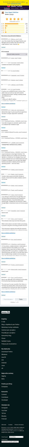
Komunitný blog (6, 335)
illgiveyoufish (14, 269)
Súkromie (3, 424)
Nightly (3, 376)
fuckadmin (13, 210)
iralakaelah (13, 75)
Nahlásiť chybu (6, 341)
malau (12, 194)
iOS (2, 360)
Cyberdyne (14, 244)
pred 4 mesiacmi (25, 152)
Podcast (4, 419)
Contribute (4, 397)
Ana (12, 239)
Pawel (12, 190)
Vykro (12, 218)
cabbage (13, 84)
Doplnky (4, 319)
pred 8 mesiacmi (18, 239)
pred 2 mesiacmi (25, 121)
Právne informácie (19, 424)
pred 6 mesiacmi (19, 190)
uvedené (8, 427)
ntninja (11, 14)
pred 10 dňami (20, 75)
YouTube (4, 410)
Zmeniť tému (4, 439)
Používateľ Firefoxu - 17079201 (12, 138)
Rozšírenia (7, 8)
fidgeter (13, 80)
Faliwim (13, 169)
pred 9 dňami (20, 62)
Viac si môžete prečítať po (8, 103)
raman (12, 58)
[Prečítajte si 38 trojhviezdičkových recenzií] (14, 28)
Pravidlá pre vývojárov (8, 333)
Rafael (12, 185)
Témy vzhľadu (15, 8)
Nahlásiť (3, 47)
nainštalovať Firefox (16, 3)
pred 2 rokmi (19, 39)
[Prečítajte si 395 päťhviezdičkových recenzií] (14, 23)
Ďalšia (20, 299)
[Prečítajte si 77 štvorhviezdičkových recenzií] (14, 25)
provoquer (13, 62)
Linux (3, 365)
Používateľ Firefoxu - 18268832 (12, 121)
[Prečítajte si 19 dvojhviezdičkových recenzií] (14, 30)
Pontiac (13, 264)
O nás (3, 321)
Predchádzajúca (8, 299)
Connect (4, 394)
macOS (3, 357)
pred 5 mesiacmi (19, 174)
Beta (2, 379)
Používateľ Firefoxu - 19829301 (12, 152)
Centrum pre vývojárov (8, 330)
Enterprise (4, 386)
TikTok (3, 413)
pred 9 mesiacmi (22, 269)
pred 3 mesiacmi (23, 132)
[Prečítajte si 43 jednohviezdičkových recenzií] (14, 32)
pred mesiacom (20, 110)
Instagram (4, 408)
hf (11, 70)
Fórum (3, 338)
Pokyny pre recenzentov (9, 344)
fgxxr (12, 277)
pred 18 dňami (16, 89)
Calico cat (13, 110)
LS (11, 89)
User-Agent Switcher (11, 12)
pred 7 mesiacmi (21, 210)
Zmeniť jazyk (4, 437)
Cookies (10, 424)
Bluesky (3, 416)
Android (3, 363)
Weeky (13, 174)
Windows (4, 354)
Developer (4, 400)
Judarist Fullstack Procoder (11, 132)
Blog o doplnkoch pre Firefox (10, 324)
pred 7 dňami (18, 58)
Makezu (13, 39)
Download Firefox (7, 351)
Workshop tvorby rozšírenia (9, 327)
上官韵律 (13, 142)
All (2, 368)
